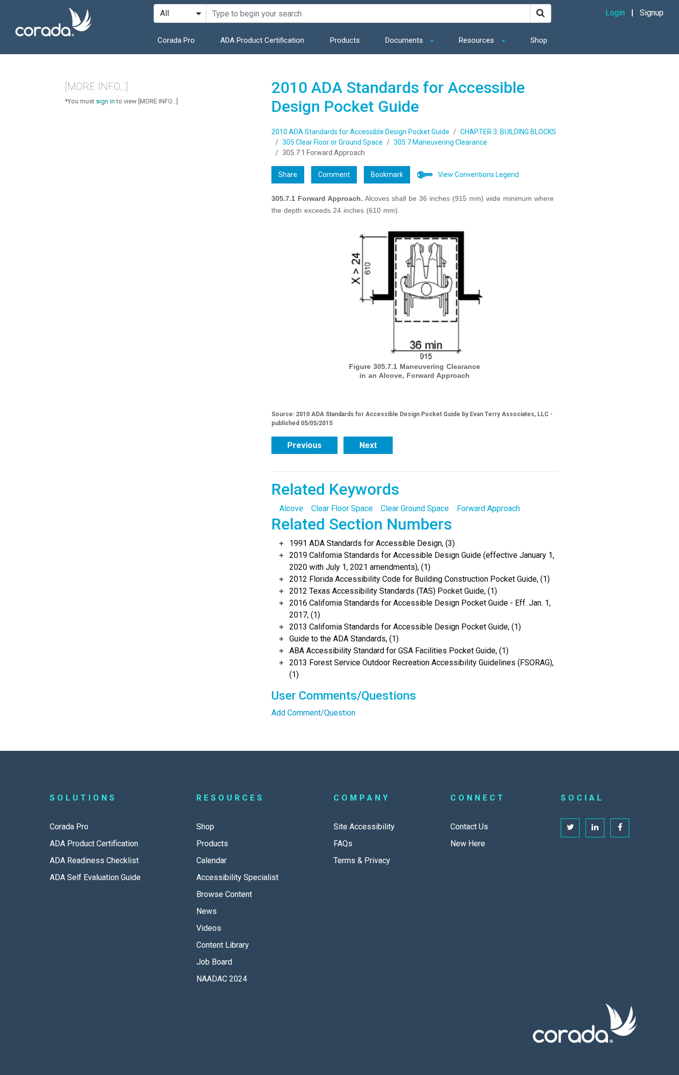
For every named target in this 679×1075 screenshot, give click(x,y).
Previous (304, 445)
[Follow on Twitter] (570, 827)
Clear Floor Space (342, 508)
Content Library (222, 945)
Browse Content (224, 894)
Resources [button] (477, 40)
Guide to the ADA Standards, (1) (344, 638)
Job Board (214, 962)
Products (345, 40)
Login (615, 12)
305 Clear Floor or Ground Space (332, 142)
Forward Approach (488, 508)
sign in (105, 101)
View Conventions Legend (478, 175)
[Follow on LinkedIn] (595, 827)
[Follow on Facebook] (619, 827)
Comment (334, 175)
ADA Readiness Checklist (94, 860)
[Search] (540, 13)
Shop (538, 40)
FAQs (343, 843)
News (206, 911)
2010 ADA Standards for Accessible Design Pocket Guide (360, 132)
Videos (208, 928)
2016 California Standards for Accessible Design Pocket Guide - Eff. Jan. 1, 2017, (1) (420, 609)
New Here (467, 843)
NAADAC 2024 (221, 979)
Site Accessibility (364, 826)
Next (368, 445)
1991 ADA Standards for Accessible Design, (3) (372, 543)
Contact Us (469, 826)
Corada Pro (176, 40)
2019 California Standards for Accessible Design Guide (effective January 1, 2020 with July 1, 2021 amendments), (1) (421, 561)
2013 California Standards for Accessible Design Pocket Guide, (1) (405, 626)
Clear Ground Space (415, 508)
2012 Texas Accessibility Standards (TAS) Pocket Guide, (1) (393, 591)
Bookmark (387, 175)
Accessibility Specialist (237, 877)
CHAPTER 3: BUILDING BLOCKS (508, 132)
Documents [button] (405, 40)
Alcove (291, 508)
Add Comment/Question (313, 712)
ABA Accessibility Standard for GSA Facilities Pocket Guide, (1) (399, 650)
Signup (652, 12)
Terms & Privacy (362, 860)
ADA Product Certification (262, 40)
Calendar (211, 860)
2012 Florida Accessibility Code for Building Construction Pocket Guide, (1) (419, 579)
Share (287, 175)
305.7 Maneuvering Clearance (440, 142)
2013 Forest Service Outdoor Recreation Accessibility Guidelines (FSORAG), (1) (421, 668)
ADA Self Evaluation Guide (95, 877)
